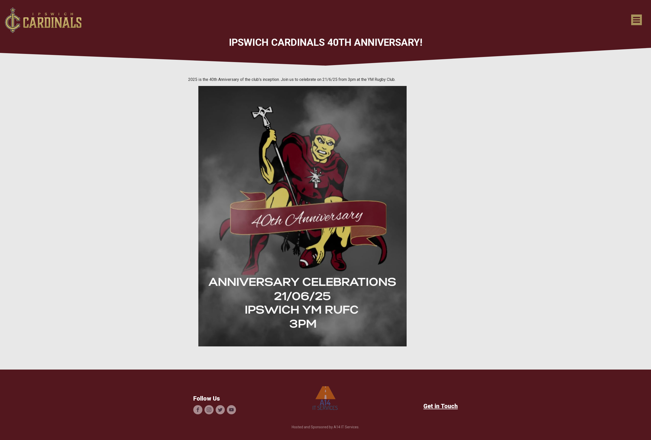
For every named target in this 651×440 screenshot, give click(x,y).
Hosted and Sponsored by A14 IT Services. (325, 427)
